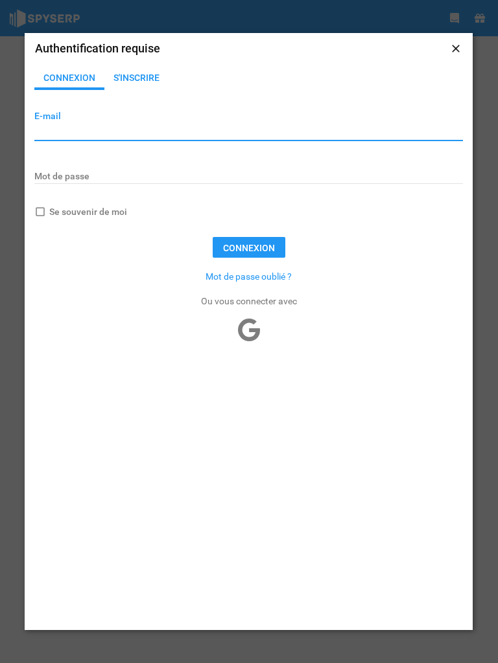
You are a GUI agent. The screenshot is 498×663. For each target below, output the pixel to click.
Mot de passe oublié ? (249, 276)
